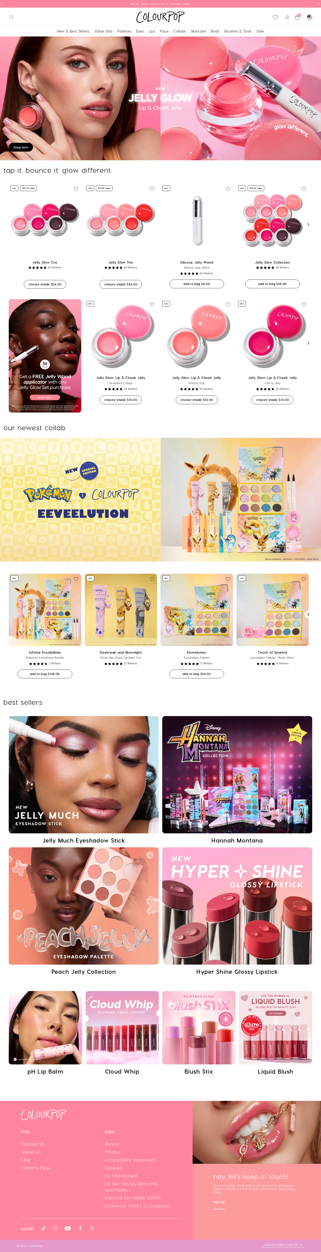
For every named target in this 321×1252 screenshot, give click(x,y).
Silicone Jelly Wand (196, 262)
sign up (219, 1202)
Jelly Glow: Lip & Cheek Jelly (120, 378)
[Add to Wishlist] (76, 189)
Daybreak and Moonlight (121, 652)
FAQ (25, 1159)
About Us (31, 1151)
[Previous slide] (2, 4)
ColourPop (35, 1245)
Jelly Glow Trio (45, 262)
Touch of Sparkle (272, 652)
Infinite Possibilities (45, 652)
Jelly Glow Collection (272, 262)
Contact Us (33, 1144)
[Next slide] (319, 4)
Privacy (113, 1151)
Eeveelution (196, 652)
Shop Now (20, 147)
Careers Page (36, 1167)
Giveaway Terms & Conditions (138, 1205)
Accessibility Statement (130, 1159)
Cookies (113, 1167)
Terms (111, 1144)
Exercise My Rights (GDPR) (133, 1197)
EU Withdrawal (121, 1175)
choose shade (47, 284)
